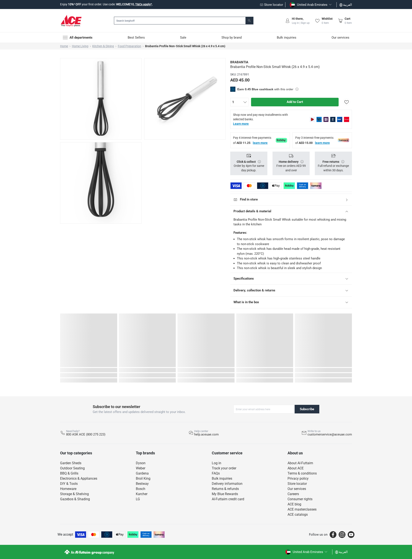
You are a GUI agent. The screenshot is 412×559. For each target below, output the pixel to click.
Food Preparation (129, 46)
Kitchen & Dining (103, 46)
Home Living (80, 46)
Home (64, 46)
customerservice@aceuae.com (329, 434)
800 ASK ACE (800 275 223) (85, 434)
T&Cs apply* (143, 4)
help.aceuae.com (206, 434)
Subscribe (307, 409)
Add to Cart (295, 102)
